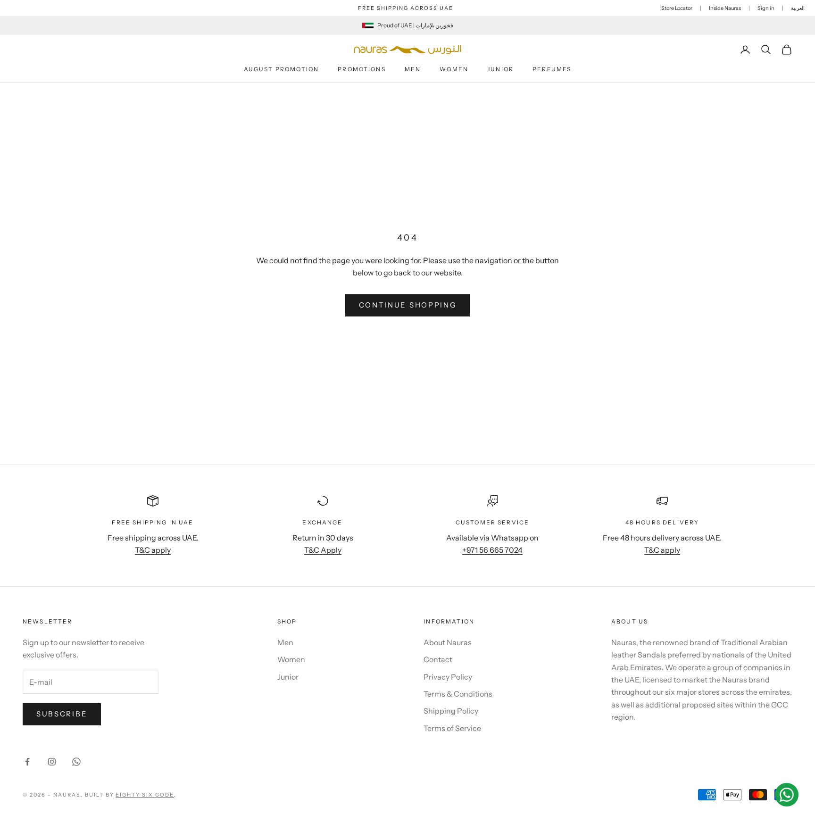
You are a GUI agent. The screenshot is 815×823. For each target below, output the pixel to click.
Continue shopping (408, 304)
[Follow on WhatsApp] (76, 761)
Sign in (765, 8)
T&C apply (153, 550)
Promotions (362, 69)
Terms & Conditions (458, 693)
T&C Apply (322, 550)
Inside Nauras (725, 8)
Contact (438, 659)
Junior (500, 69)
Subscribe (61, 713)
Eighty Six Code (145, 794)
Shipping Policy (451, 710)
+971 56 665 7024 (492, 550)
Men (413, 69)
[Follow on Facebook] (27, 761)
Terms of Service (452, 728)
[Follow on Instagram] (52, 761)
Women (454, 69)
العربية (798, 8)
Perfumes (551, 69)
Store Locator (676, 8)
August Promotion (281, 69)
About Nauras (448, 642)
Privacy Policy (448, 677)
